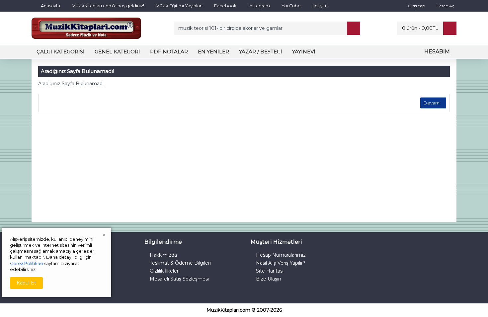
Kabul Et (26, 283)
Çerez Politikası (26, 263)
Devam (432, 102)
